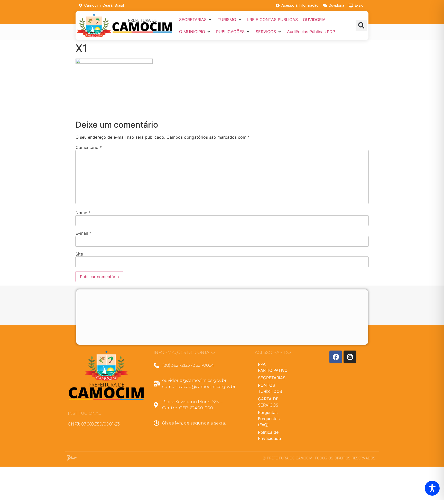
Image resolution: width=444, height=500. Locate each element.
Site (79, 254)
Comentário (89, 147)
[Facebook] (335, 357)
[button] (196, 19)
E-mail (83, 233)
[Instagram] (350, 357)
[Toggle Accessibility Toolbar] (432, 488)
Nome (83, 213)
